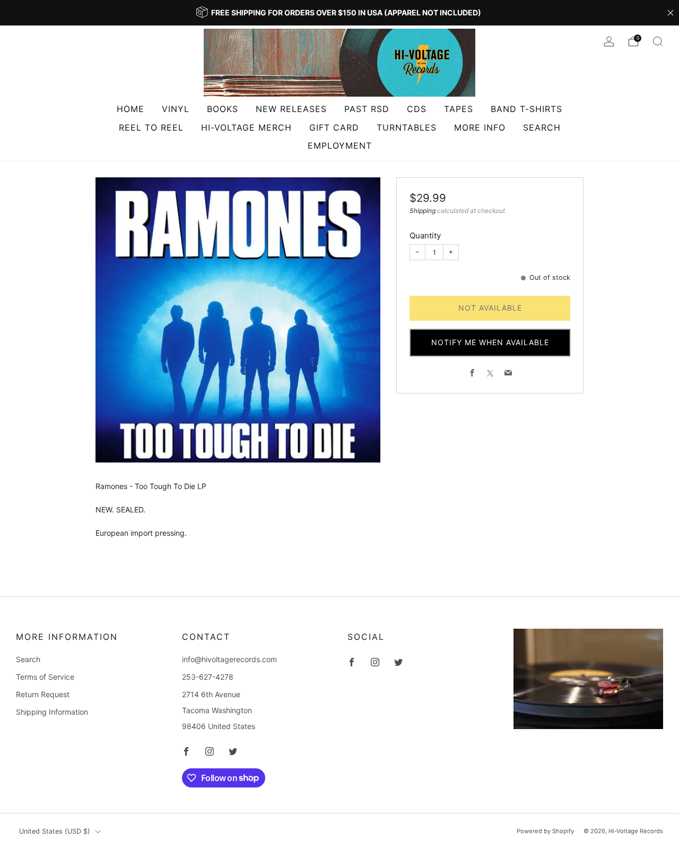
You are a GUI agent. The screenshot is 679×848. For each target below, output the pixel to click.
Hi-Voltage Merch (246, 127)
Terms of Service (45, 676)
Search (542, 127)
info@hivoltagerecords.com (229, 659)
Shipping (423, 211)
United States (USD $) (54, 831)
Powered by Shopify (545, 831)
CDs (416, 109)
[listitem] (339, 12)
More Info (480, 127)
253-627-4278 (207, 676)
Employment (340, 145)
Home (130, 109)
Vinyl (175, 109)
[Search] (657, 41)
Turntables (407, 127)
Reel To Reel (151, 127)
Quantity (425, 236)
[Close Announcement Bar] (670, 12)
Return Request (42, 694)
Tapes (458, 109)
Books (222, 109)
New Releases (291, 109)
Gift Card (334, 127)
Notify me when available (490, 342)
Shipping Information (52, 711)
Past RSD (366, 109)
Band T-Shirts (526, 109)
